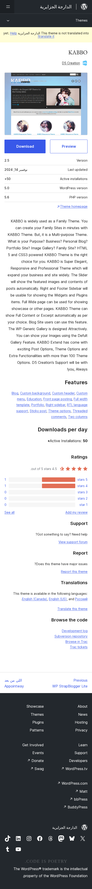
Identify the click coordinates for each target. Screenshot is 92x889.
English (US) (58, 599)
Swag (37, 768)
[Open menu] (7, 6)
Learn (83, 745)
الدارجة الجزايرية (64, 827)
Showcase (35, 706)
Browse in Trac (76, 641)
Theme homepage (74, 206)
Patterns (37, 730)
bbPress (78, 799)
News (83, 714)
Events (38, 753)
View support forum (73, 542)
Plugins (38, 722)
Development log (75, 631)
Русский (81, 599)
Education (34, 399)
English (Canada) (34, 599)
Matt (81, 791)
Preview (69, 146)
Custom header (63, 393)
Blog (15, 393)
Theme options (59, 411)
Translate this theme (72, 609)
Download (25, 146)
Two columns (78, 417)
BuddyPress (75, 807)
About (83, 706)
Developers (78, 760)
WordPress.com (72, 783)
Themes (81, 20)
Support (81, 753)
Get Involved (33, 745)
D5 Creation (71, 63)
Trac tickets (79, 647)
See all (9, 512)
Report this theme (74, 571)
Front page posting (57, 399)
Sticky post (38, 411)
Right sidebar (55, 405)
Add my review (76, 512)
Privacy (81, 730)
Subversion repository (71, 636)
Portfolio (37, 405)
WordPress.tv (74, 768)
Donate (35, 760)
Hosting (81, 722)
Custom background (35, 393)
